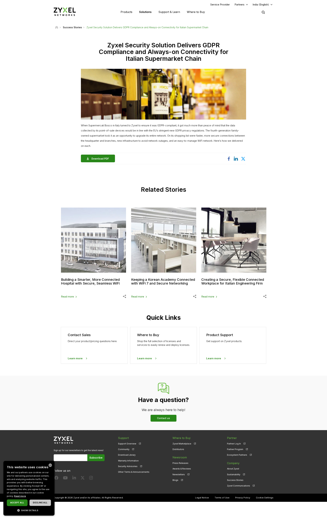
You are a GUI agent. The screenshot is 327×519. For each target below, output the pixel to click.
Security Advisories (127, 466)
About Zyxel (233, 468)
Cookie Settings (264, 497)
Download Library (127, 455)
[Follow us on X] (83, 478)
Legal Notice (202, 497)
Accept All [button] (17, 502)
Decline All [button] (40, 502)
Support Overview (127, 443)
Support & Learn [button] (169, 12)
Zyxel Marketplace (182, 443)
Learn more (75, 358)
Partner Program (235, 449)
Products (126, 12)
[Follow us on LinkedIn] (74, 478)
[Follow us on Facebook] (56, 478)
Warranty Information (128, 460)
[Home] (56, 27)
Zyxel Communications (238, 485)
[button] (29, 510)
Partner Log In (234, 443)
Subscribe (96, 457)
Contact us (163, 418)
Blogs (175, 480)
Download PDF (100, 158)
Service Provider (220, 4)
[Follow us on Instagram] (91, 478)
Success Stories (235, 480)
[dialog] (28, 488)
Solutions (145, 12)
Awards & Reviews (182, 468)
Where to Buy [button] (196, 12)
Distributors (178, 449)
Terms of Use (222, 497)
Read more (67, 296)
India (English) (261, 4)
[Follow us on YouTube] (65, 478)
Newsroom (180, 457)
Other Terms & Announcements (133, 472)
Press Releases (180, 463)
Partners (239, 4)
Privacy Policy (242, 497)
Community (123, 449)
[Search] (263, 12)
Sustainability (233, 474)
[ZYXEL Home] (65, 11)
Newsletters (179, 474)
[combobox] (50, 465)
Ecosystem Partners (237, 455)
